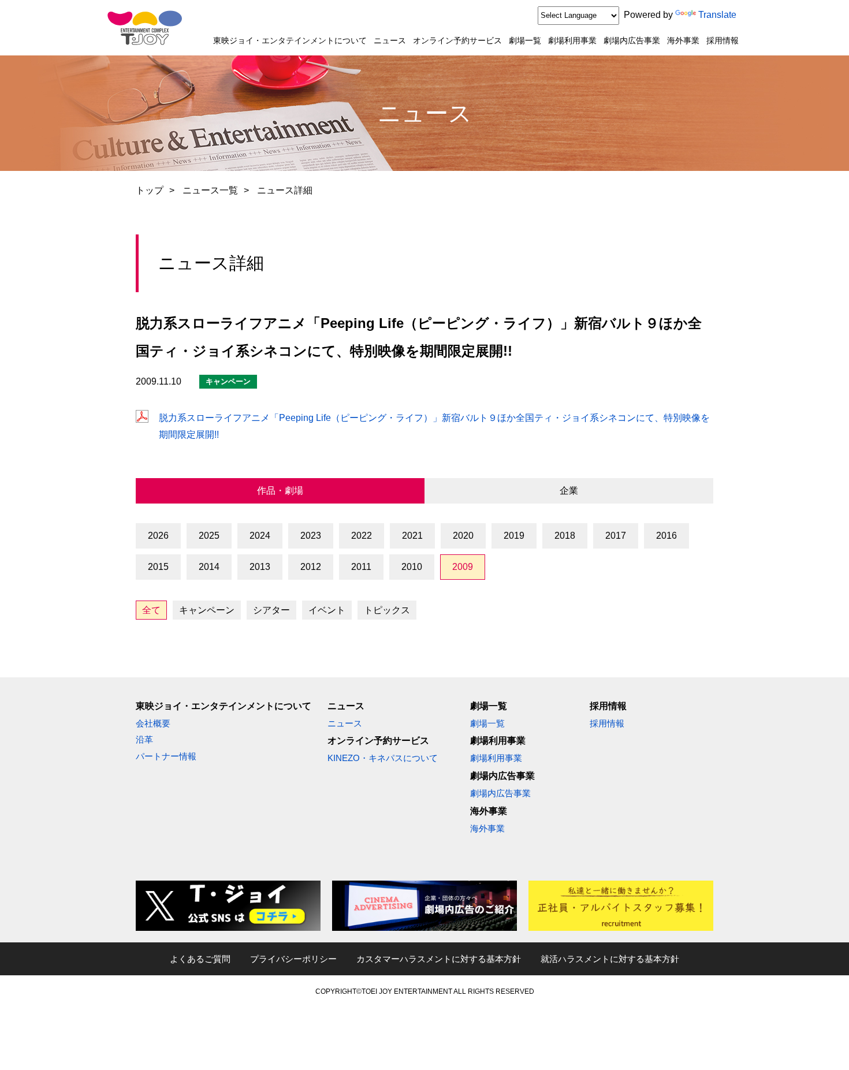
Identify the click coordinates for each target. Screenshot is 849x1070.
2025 (209, 535)
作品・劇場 (280, 490)
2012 (310, 567)
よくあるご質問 (200, 959)
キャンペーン (206, 610)
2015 (158, 567)
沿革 (144, 739)
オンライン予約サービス (457, 40)
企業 (569, 490)
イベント (326, 610)
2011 (361, 567)
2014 (209, 567)
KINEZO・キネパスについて (382, 758)
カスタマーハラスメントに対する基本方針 (438, 959)
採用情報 (722, 40)
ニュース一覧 (210, 190)
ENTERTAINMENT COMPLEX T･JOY (145, 27)
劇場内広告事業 (632, 40)
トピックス (387, 610)
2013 (260, 567)
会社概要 (153, 723)
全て (151, 610)
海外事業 (683, 40)
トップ (149, 190)
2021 (412, 535)
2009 (462, 567)
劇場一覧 (525, 40)
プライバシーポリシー (293, 959)
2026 (158, 535)
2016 (666, 535)
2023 (310, 535)
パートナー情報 (166, 756)
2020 (463, 535)
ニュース (390, 40)
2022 (361, 535)
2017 (615, 535)
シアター (271, 610)
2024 (260, 535)
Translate (717, 15)
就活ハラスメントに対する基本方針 (610, 959)
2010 (411, 567)
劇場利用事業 (572, 40)
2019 (514, 535)
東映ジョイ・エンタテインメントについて (290, 40)
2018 (564, 535)
